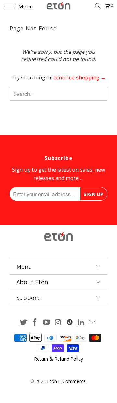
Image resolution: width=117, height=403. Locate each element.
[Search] (97, 5)
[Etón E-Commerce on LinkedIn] (81, 322)
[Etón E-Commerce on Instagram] (58, 322)
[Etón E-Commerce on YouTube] (47, 322)
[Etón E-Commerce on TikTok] (69, 321)
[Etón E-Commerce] (58, 6)
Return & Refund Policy (58, 359)
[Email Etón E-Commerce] (93, 322)
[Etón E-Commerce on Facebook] (35, 322)
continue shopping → (79, 77)
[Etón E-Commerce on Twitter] (23, 322)
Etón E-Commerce (66, 381)
